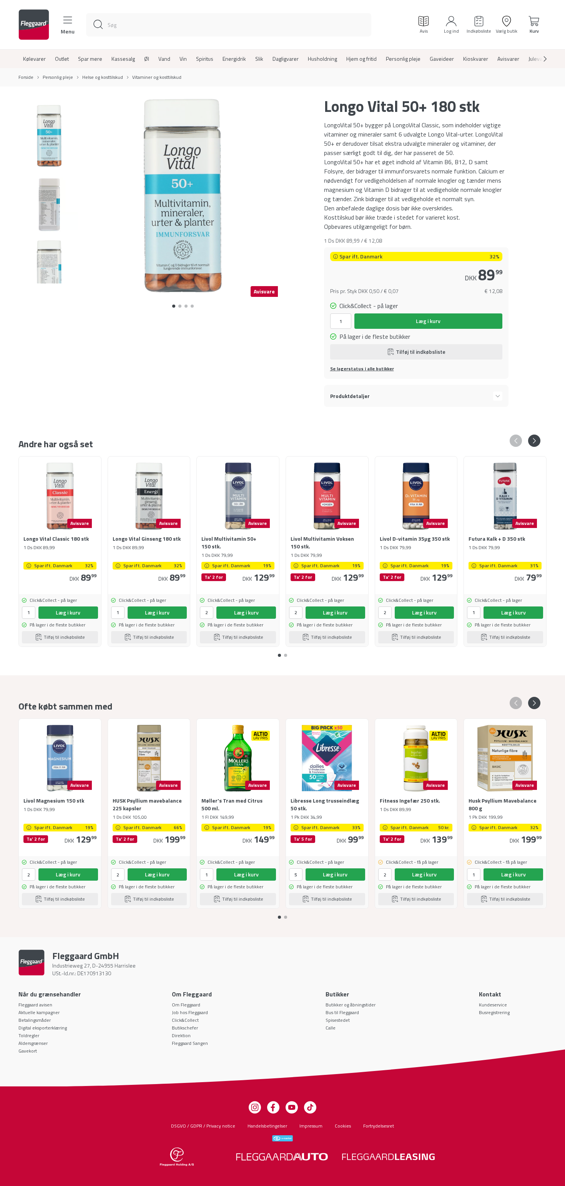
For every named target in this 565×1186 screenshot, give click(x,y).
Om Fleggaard (186, 1004)
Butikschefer (185, 1027)
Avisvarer (508, 59)
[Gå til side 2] (186, 306)
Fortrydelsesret (378, 1125)
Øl (146, 59)
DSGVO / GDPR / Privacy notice (203, 1125)
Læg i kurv (428, 321)
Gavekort (27, 1050)
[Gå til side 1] (180, 306)
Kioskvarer (475, 59)
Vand (164, 59)
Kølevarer (34, 59)
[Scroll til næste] (539, 59)
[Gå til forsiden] (33, 24)
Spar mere (90, 59)
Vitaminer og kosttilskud (156, 77)
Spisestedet (338, 1020)
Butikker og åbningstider (351, 1004)
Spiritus (204, 59)
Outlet (62, 59)
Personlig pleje (403, 59)
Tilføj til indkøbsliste (420, 352)
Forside (25, 77)
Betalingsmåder (34, 1020)
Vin (183, 59)
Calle (331, 1027)
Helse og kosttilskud (102, 77)
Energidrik (234, 59)
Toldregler (28, 1035)
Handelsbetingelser (267, 1125)
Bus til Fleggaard (342, 1012)
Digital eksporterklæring (42, 1027)
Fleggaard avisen (35, 1004)
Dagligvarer (286, 59)
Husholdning (322, 59)
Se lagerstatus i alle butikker (362, 369)
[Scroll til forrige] (516, 441)
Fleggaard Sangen (190, 1043)
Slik (259, 59)
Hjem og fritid (361, 59)
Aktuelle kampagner (39, 1012)
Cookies (343, 1125)
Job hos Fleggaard (190, 1012)
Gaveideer (442, 59)
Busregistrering (494, 1012)
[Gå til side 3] (192, 306)
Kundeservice (493, 1004)
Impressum (310, 1125)
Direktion (181, 1035)
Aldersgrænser (33, 1043)
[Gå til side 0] (174, 306)
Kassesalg (123, 59)
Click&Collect (185, 1020)
